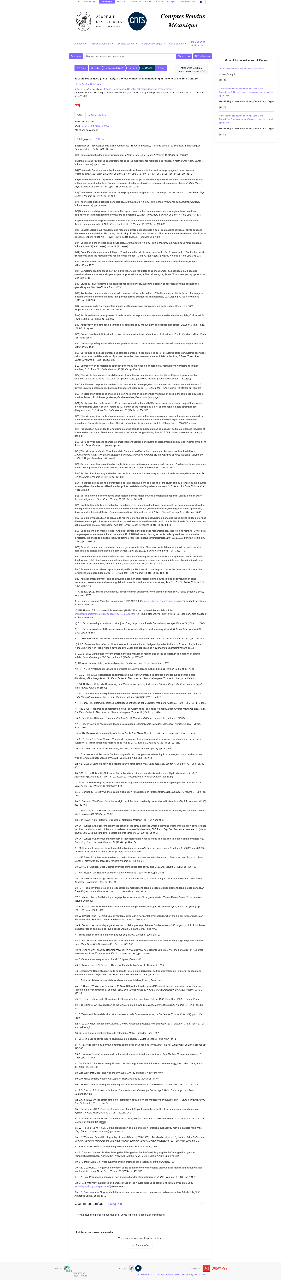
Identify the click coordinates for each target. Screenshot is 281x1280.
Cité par (100, 139)
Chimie (159, 1)
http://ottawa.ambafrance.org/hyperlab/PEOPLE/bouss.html (104, 613)
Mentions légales (189, 1274)
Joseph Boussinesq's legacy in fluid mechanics (241, 68)
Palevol (148, 1)
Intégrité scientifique (152, 43)
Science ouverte (126, 43)
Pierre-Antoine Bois (84, 84)
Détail (80, 115)
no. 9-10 (133, 68)
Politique (114, 1204)
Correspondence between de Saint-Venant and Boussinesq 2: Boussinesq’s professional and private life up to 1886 (246, 92)
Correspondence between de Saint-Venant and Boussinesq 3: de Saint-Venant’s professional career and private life (246, 119)
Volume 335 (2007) (115, 68)
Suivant (161, 68)
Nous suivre (173, 1274)
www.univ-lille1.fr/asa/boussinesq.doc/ (164, 601)
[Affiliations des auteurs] (99, 84)
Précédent (81, 68)
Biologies (171, 1)
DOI (102, 1122)
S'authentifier (142, 1245)
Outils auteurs (176, 43)
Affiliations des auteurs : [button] (87, 130)
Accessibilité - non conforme (151, 1274)
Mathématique (90, 1)
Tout (180, 56)
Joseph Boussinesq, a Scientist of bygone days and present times (138, 89)
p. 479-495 (147, 68)
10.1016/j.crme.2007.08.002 (94, 125)
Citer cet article (98, 115)
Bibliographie (84, 139)
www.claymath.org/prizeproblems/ (91, 1186)
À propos (79, 43)
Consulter (76, 56)
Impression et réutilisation (198, 43)
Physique (121, 1)
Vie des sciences (187, 1)
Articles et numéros (101, 43)
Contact (203, 1274)
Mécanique (107, 1)
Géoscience (135, 1)
